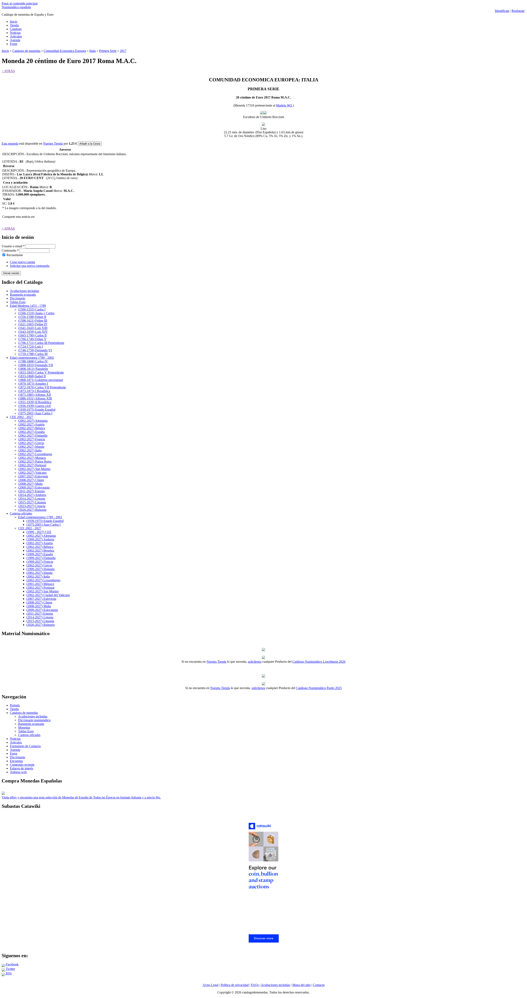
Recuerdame (15, 255)
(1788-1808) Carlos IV (33, 361)
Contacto (319, 985)
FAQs (255, 985)
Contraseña (10, 250)
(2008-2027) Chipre (31, 480)
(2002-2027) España (31, 432)
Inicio (13, 21)
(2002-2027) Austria (31, 424)
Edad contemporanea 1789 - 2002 (32, 357)
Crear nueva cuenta (22, 262)
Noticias (15, 32)
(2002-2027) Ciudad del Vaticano (48, 595)
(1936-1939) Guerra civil (34, 406)
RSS (8, 973)
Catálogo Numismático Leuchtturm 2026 (318, 661)
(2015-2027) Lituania (32, 502)
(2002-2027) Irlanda (31, 446)
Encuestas (16, 761)
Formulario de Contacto (25, 746)
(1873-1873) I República (34, 391)
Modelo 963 (284, 105)
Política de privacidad (235, 985)
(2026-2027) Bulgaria (32, 509)
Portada (15, 705)
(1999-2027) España (39, 554)
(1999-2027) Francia (39, 561)
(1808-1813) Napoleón (33, 369)
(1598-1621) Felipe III (32, 320)
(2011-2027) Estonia (31, 491)
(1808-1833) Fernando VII (35, 365)
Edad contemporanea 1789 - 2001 (40, 517)
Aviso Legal (210, 985)
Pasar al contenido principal (19, 3)
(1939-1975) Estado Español (36, 409)
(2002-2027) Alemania (33, 420)
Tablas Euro (18, 302)
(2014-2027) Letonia (31, 498)
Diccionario (17, 298)
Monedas (24, 727)
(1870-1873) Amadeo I (33, 383)
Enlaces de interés (21, 768)
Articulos (16, 742)
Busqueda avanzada (23, 294)
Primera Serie (108, 51)
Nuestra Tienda (53, 143)
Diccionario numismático (34, 720)
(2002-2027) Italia (30, 450)
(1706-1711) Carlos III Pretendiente (41, 343)
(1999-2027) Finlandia (41, 558)
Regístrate (518, 11)
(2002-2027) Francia (31, 439)
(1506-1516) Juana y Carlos (36, 313)
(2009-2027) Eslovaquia (34, 487)
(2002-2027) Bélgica (31, 428)
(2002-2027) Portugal (32, 465)
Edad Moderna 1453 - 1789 (28, 305)
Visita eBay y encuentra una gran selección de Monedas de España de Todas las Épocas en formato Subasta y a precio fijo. (81, 797)
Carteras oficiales (21, 513)
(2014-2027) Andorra (32, 495)
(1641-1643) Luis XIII (32, 328)
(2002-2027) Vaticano (32, 472)
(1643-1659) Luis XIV (33, 331)
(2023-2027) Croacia (31, 506)
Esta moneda (10, 143)
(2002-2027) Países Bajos (34, 461)
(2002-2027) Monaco (32, 458)
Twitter (10, 969)
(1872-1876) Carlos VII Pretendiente (42, 387)
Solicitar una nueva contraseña (29, 265)
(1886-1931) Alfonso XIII (35, 398)
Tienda (14, 25)
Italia (92, 51)
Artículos (16, 36)
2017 (123, 51)
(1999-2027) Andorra (40, 539)
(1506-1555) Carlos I (31, 309)
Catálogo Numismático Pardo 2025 (319, 688)
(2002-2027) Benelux (40, 550)
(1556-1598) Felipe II (32, 317)
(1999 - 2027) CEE (38, 532)
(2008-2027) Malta (30, 484)
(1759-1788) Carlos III (33, 354)
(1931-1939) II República (34, 402)
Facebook (12, 964)
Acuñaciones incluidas (24, 291)
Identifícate (502, 11)
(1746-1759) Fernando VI (35, 350)
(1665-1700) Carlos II (32, 335)
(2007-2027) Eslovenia (33, 476)
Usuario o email (13, 246)
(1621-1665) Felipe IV (33, 324)
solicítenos (254, 661)
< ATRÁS (8, 71)
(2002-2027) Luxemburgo (35, 454)
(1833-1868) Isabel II (32, 376)
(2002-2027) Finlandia (32, 435)
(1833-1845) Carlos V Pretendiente (41, 372)
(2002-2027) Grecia (31, 443)
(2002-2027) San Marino (34, 469)
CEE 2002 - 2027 (21, 417)
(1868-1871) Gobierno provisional (40, 380)
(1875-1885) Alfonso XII (34, 394)
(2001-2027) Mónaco (40, 584)
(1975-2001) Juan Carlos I (35, 413)
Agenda (15, 40)
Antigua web (18, 772)
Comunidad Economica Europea (65, 51)
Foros (13, 44)
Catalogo (16, 29)
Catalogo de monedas (26, 51)
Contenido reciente (22, 764)
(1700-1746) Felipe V (32, 339)
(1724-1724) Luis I (30, 346)
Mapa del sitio (301, 985)
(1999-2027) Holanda (40, 569)
